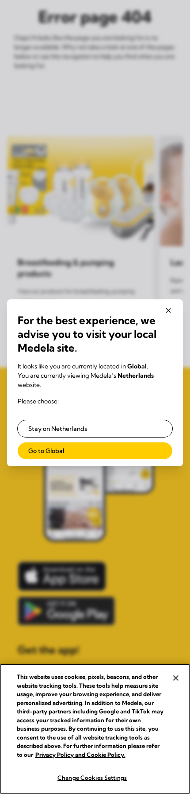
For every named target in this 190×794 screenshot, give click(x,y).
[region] (95, 729)
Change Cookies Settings (92, 777)
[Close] (176, 678)
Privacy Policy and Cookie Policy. (80, 754)
